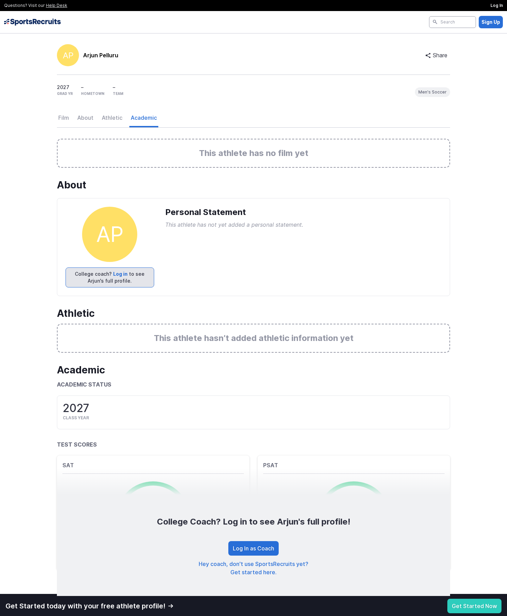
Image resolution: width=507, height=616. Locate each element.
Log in (120, 274)
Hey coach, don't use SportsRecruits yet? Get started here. (253, 568)
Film (63, 117)
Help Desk (56, 5)
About (85, 117)
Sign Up (490, 22)
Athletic (112, 117)
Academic (144, 117)
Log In (496, 5)
